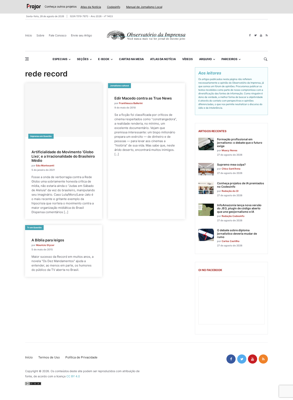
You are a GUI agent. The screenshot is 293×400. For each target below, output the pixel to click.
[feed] (266, 35)
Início (28, 35)
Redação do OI (230, 190)
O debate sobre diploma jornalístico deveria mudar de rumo (237, 233)
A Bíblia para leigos (47, 240)
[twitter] (255, 35)
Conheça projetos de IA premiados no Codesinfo (240, 184)
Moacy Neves (229, 150)
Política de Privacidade (81, 357)
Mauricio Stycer (45, 245)
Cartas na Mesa (131, 59)
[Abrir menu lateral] (27, 59)
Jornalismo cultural (119, 85)
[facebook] (250, 35)
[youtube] (261, 35)
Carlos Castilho (230, 241)
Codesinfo (113, 7)
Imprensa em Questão (41, 136)
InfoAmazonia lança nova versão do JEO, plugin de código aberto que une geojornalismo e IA (239, 208)
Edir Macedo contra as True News (143, 98)
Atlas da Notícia (91, 7)
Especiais (60, 59)
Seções (82, 59)
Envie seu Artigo (81, 35)
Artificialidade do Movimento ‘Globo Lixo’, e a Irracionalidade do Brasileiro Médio (63, 156)
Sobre (40, 35)
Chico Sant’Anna (231, 168)
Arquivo (205, 59)
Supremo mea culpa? (231, 164)
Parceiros (229, 59)
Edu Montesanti (45, 165)
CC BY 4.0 (73, 376)
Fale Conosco (57, 35)
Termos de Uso (49, 357)
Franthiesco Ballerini (131, 103)
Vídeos (187, 59)
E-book (103, 59)
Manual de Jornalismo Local (144, 7)
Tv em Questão (34, 227)
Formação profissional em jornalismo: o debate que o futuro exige (239, 143)
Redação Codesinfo (233, 216)
